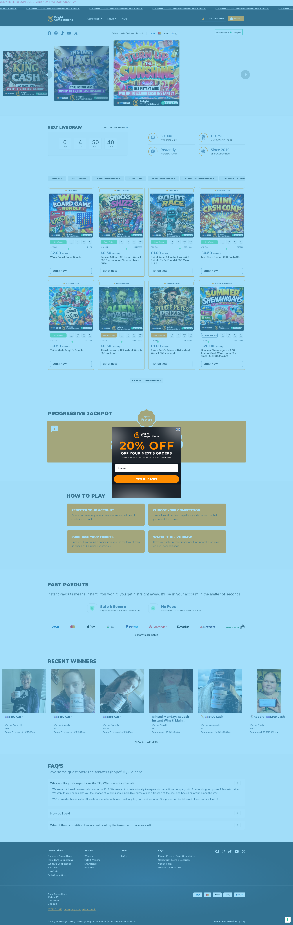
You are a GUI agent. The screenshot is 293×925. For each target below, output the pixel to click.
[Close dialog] (178, 429)
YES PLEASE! (146, 479)
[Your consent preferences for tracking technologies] (288, 920)
